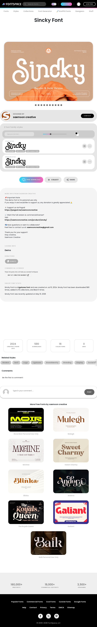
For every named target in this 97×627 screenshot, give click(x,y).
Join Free (89, 4)
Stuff (91, 11)
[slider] (50, 134)
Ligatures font (24, 287)
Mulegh (71, 434)
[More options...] (89, 146)
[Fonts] (11, 4)
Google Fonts (80, 602)
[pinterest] (56, 616)
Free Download (33, 180)
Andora (71, 495)
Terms (52, 607)
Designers (79, 11)
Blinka (26, 495)
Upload (66, 4)
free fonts (16, 587)
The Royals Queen (26, 526)
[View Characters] (84, 146)
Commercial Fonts (35, 602)
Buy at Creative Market (17, 275)
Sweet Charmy (71, 465)
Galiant (71, 526)
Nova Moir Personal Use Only (26, 434)
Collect (55, 180)
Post (89, 392)
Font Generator (45, 11)
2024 (13, 344)
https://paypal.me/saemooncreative (21, 210)
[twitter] (48, 616)
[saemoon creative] (7, 116)
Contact (87, 116)
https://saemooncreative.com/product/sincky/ (26, 220)
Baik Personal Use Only (48, 557)
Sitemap (71, 607)
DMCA (61, 607)
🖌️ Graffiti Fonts (64, 11)
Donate (13, 261)
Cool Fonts (51, 602)
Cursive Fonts (65, 602)
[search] (34, 4)
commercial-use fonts (50, 587)
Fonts (6, 11)
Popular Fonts (17, 602)
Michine (26, 465)
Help (24, 607)
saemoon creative (24, 117)
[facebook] (40, 616)
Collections (28, 11)
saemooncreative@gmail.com (40, 227)
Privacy (43, 607)
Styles (16, 11)
